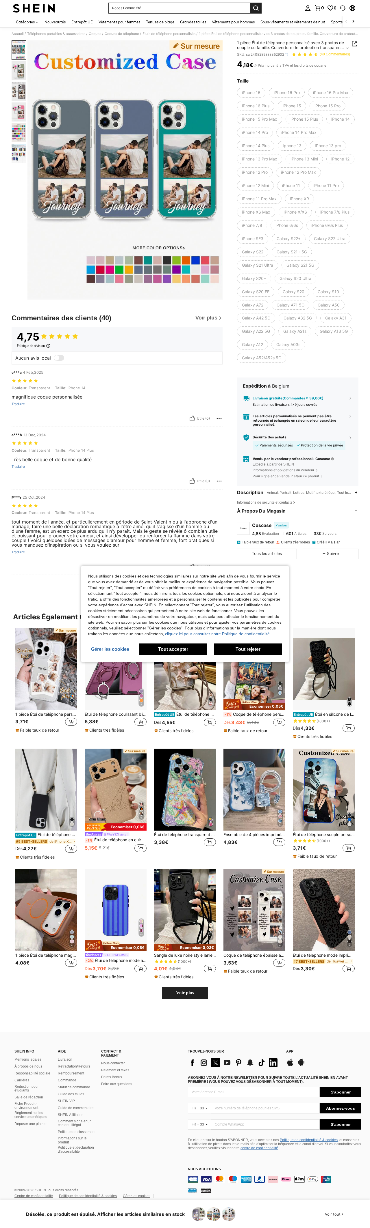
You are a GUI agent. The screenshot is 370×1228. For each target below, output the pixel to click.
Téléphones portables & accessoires (56, 34)
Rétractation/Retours (74, 1066)
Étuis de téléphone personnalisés (169, 34)
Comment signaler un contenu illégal (75, 1123)
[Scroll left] (346, 21)
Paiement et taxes (115, 1070)
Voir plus (185, 992)
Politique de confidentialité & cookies (309, 1140)
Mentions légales (27, 1059)
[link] (319, 7)
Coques (95, 34)
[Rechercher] (256, 8)
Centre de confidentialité (33, 1196)
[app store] (290, 1065)
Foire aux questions (116, 1084)
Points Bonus (111, 1077)
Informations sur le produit (72, 1140)
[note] (38, 730)
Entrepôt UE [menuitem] (82, 22)
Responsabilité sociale (32, 1073)
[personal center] (307, 8)
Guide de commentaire (76, 1108)
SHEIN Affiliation (71, 1115)
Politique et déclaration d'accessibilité (76, 1149)
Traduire (18, 404)
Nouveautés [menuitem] (55, 22)
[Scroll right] (353, 21)
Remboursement (71, 1073)
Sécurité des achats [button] (269, 437)
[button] (342, 8)
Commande (67, 1080)
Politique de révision (31, 346)
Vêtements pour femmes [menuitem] (119, 22)
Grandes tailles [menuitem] (193, 22)
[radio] (251, 93)
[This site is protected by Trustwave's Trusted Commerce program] (192, 1190)
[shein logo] (34, 8)
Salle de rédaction (28, 1097)
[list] (234, 1062)
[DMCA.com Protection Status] (206, 1190)
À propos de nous (28, 1066)
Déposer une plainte (30, 1124)
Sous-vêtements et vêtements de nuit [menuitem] (292, 22)
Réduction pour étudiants (26, 1089)
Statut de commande (74, 1087)
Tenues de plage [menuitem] (160, 22)
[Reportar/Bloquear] (219, 418)
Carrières (21, 1080)
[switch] (59, 358)
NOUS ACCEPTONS (204, 1169)
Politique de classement (76, 1132)
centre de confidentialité (259, 1148)
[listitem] (46, 683)
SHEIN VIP (66, 1101)
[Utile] (192, 418)
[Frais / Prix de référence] (255, 65)
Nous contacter (113, 1063)
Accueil (18, 34)
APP (289, 1051)
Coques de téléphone (122, 34)
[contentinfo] (274, 1179)
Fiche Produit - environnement (26, 1106)
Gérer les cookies (136, 1196)
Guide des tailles (71, 1094)
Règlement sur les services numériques (30, 1115)
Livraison (65, 1059)
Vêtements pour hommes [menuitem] (233, 22)
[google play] (301, 1065)
